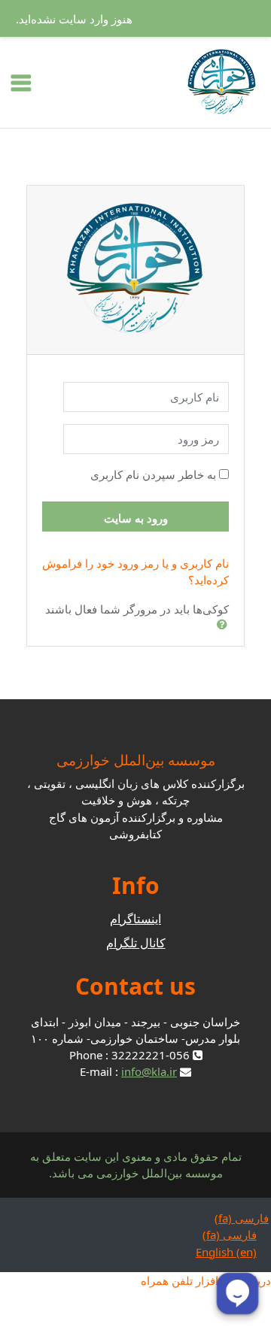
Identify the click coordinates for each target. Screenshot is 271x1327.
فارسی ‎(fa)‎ (242, 1218)
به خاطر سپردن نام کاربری (153, 474)
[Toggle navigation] (21, 82)
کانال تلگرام (136, 943)
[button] (219, 624)
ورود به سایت (136, 518)
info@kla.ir (149, 1071)
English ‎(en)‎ (226, 1251)
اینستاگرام (135, 918)
